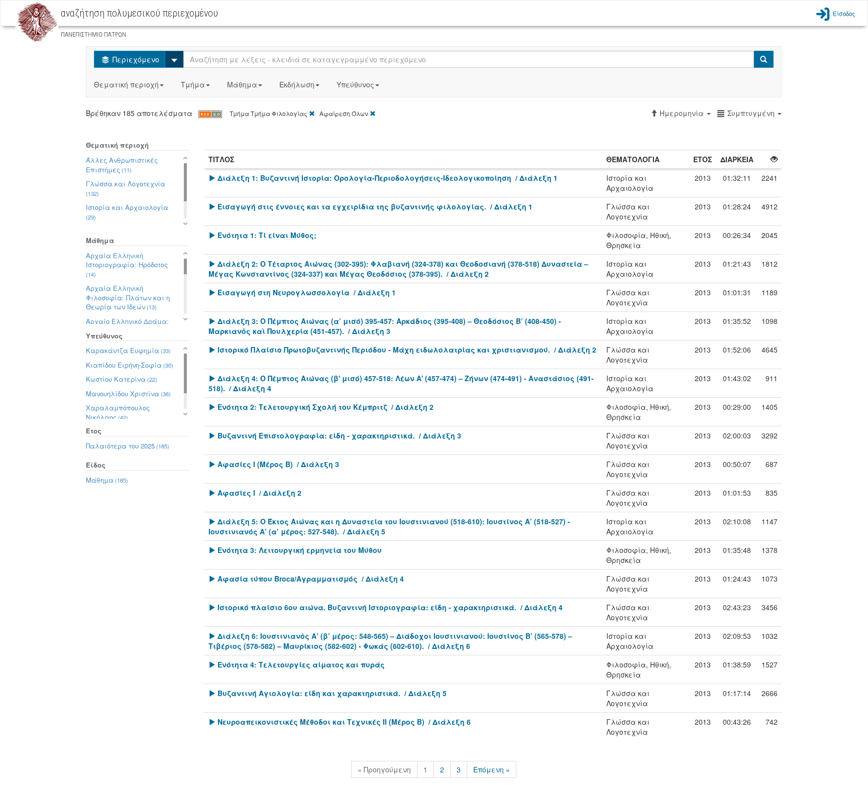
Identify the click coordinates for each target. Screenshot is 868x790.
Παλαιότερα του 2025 (127, 445)
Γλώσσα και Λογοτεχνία (125, 188)
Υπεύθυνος (355, 84)
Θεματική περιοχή (126, 84)
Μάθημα (242, 84)
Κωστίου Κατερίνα (121, 379)
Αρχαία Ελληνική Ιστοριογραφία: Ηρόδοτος (127, 264)
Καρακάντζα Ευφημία (128, 350)
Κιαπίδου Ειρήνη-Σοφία (129, 365)
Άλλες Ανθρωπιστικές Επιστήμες (122, 164)
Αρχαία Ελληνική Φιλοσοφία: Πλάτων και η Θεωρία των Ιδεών (128, 297)
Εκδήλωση (296, 84)
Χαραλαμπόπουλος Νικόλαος (118, 412)
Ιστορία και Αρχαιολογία (127, 211)
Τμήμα (193, 84)
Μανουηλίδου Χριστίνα (128, 393)
